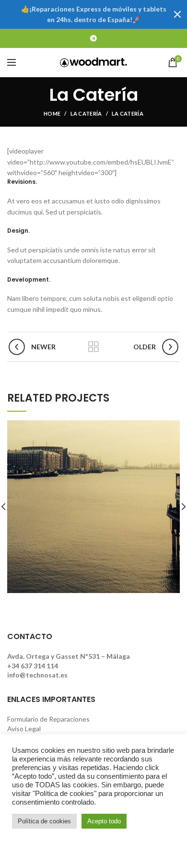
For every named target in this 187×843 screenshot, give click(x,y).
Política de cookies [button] (44, 821)
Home (52, 113)
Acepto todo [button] (104, 821)
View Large (172, 427)
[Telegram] (93, 38)
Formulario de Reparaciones (48, 719)
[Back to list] (93, 347)
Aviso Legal (24, 728)
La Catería (86, 113)
